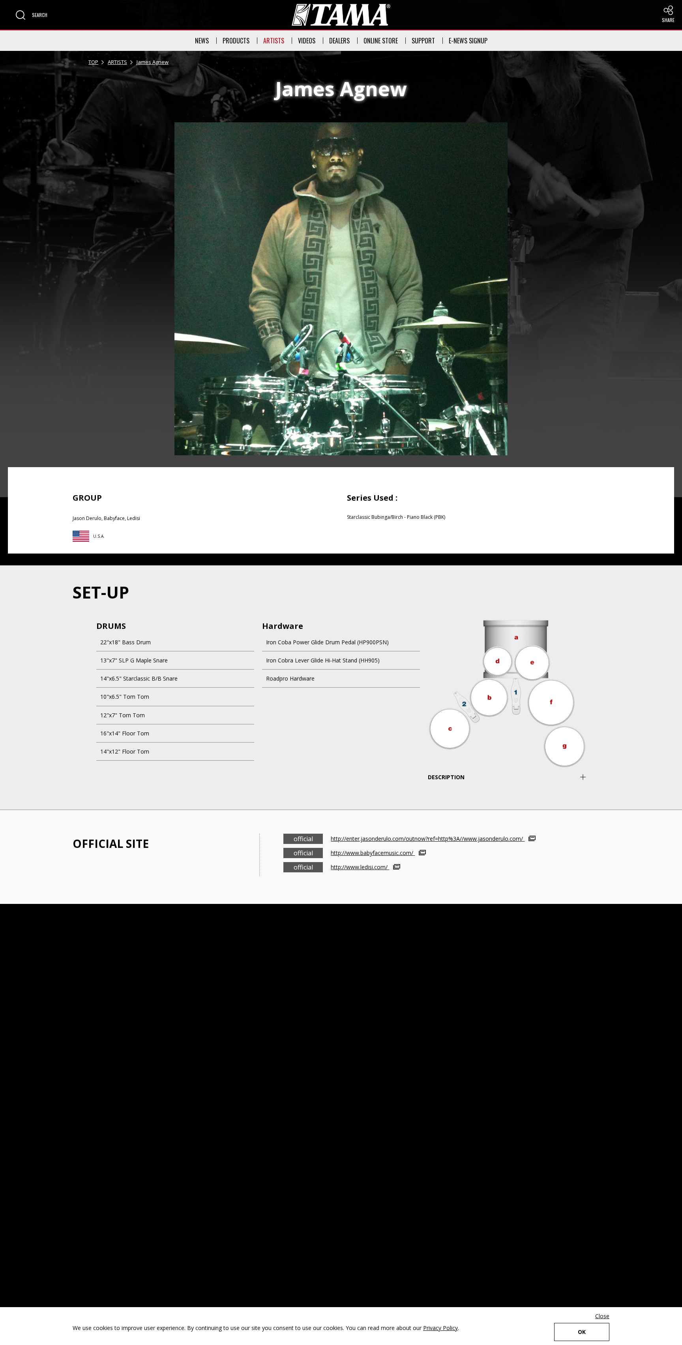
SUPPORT (423, 40)
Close (602, 1316)
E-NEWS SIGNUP (468, 40)
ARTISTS (273, 40)
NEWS (202, 40)
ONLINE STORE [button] (380, 40)
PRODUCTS (236, 40)
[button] (31, 15)
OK (582, 1332)
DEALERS (339, 40)
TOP (93, 61)
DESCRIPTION (446, 777)
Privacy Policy (440, 1328)
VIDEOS (306, 40)
